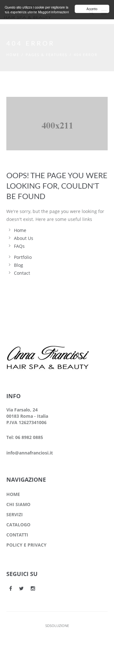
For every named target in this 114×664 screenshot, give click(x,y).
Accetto (92, 8)
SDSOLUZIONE (57, 625)
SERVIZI (14, 514)
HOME (13, 494)
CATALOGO (18, 525)
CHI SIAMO (18, 504)
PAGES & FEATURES (46, 54)
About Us (23, 238)
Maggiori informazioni (53, 11)
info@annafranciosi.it (29, 453)
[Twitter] (21, 588)
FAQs (19, 246)
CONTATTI (17, 535)
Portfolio (23, 257)
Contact (22, 273)
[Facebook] (10, 588)
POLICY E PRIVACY (26, 545)
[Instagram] (33, 588)
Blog (18, 265)
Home (12, 54)
